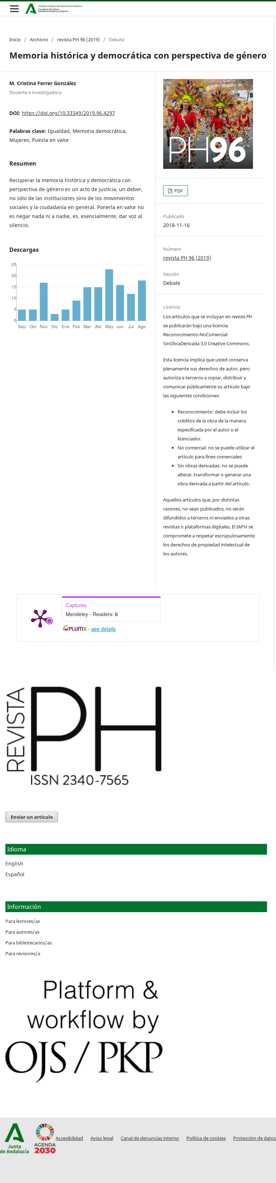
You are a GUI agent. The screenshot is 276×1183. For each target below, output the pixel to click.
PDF (178, 191)
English (14, 863)
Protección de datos (254, 1138)
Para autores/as (22, 932)
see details (103, 628)
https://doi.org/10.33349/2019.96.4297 (68, 113)
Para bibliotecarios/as (28, 942)
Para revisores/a (22, 953)
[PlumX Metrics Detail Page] (40, 617)
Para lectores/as (22, 921)
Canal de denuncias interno (150, 1138)
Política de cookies (206, 1138)
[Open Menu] (14, 8)
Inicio (15, 39)
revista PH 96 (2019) (78, 39)
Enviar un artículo (32, 817)
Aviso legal (102, 1138)
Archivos (39, 39)
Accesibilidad (69, 1138)
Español (14, 874)
